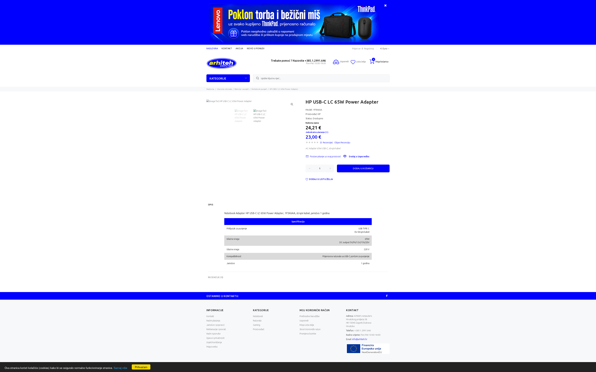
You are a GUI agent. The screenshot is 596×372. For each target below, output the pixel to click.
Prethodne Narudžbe (310, 316)
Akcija (239, 48)
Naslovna (212, 48)
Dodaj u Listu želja (321, 179)
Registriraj (369, 49)
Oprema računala (224, 89)
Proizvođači (258, 329)
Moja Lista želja (307, 325)
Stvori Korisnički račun (310, 329)
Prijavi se (356, 49)
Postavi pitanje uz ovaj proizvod (325, 156)
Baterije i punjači (242, 89)
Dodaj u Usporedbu (359, 156)
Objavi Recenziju (342, 142)
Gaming (256, 325)
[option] (244, 116)
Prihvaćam (141, 367)
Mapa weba (211, 346)
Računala (257, 320)
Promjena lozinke (308, 333)
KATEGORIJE (218, 78)
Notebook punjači (259, 89)
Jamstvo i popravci (215, 325)
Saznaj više (120, 368)
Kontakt (227, 48)
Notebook (258, 316)
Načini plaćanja (213, 320)
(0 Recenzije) (326, 142)
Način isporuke (213, 333)
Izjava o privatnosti (215, 338)
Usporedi (304, 320)
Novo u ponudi (255, 48)
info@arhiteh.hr (359, 339)
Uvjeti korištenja (214, 342)
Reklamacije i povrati (216, 329)
